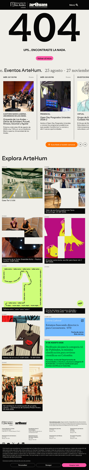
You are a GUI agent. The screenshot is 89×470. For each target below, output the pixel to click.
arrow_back (80, 144)
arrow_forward (85, 144)
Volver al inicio (44, 58)
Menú (72, 5)
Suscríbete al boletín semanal (63, 144)
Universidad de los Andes (54, 421)
